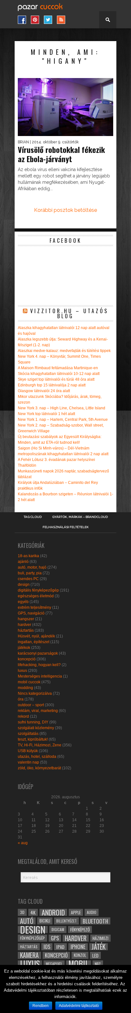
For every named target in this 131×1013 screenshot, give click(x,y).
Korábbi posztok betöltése (65, 210)
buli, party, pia (30, 573)
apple (76, 912)
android (53, 912)
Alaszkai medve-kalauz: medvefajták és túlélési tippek (64, 350)
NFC (98, 963)
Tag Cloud (33, 517)
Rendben (40, 1005)
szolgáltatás (28, 733)
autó (26, 920)
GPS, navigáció (31, 613)
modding (25, 688)
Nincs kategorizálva (35, 693)
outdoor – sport (31, 705)
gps (55, 938)
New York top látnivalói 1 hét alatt (46, 414)
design (24, 584)
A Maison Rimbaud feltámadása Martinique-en (58, 368)
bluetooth (95, 920)
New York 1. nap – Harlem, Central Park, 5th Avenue (63, 419)
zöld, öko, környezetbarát (39, 768)
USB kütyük (28, 751)
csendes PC (28, 579)
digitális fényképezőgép (38, 590)
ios (47, 946)
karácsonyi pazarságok (38, 653)
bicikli (44, 921)
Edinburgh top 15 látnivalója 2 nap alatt (52, 385)
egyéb (23, 602)
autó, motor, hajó (32, 567)
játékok (24, 647)
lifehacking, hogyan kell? (39, 665)
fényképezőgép (32, 938)
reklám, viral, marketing (38, 710)
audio (91, 912)
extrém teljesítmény (34, 607)
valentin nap (28, 762)
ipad (60, 946)
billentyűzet (66, 920)
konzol (80, 955)
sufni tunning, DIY (33, 722)
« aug (23, 843)
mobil (78, 963)
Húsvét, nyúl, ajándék (36, 636)
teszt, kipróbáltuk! (33, 739)
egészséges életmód (36, 596)
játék (99, 946)
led (95, 955)
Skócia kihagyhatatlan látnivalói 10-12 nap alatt (59, 373)
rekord (23, 716)
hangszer (26, 619)
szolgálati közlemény (36, 728)
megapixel (54, 964)
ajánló (23, 561)
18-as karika (28, 556)
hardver (24, 624)
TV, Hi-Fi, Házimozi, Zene (39, 745)
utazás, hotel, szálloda (37, 756)
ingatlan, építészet (33, 642)
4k (33, 912)
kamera (29, 955)
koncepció (27, 659)
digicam (58, 929)
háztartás (26, 630)
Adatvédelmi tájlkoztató (79, 1005)
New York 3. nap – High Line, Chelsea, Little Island (61, 408)
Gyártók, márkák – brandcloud (80, 517)
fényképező (80, 929)
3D (22, 912)
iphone (78, 946)
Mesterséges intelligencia (40, 676)
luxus (22, 670)
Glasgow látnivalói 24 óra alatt (44, 391)
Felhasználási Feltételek (66, 527)
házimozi (100, 938)
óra (21, 699)
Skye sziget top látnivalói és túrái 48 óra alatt (56, 379)
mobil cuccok (29, 682)
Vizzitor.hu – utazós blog (69, 313)
